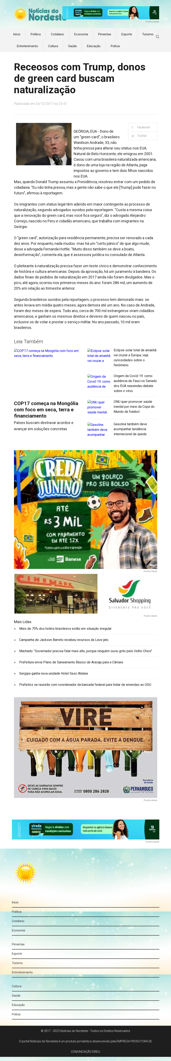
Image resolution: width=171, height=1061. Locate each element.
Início (16, 34)
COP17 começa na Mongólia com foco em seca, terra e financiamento (46, 410)
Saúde (72, 46)
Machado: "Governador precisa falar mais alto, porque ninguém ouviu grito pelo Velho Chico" (85, 651)
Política (36, 34)
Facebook (143, 127)
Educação (94, 46)
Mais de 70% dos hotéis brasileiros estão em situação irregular (65, 629)
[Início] (40, 15)
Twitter (142, 135)
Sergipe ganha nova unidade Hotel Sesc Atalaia (53, 673)
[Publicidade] (110, 13)
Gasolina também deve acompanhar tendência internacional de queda (130, 429)
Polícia (115, 46)
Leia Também (28, 341)
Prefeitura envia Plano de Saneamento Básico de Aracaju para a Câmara (71, 662)
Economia (81, 34)
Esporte (126, 34)
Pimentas (104, 34)
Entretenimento (27, 46)
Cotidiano (57, 34)
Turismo (147, 34)
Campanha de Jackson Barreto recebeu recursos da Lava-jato (63, 640)
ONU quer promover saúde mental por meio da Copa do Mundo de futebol (134, 407)
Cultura (53, 46)
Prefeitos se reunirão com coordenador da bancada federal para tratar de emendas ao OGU (85, 685)
